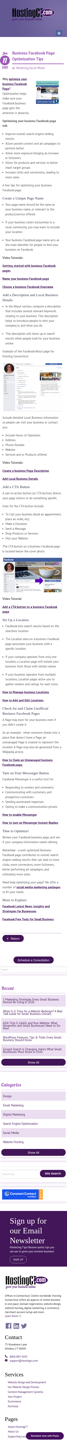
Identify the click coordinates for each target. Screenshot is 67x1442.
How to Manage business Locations (25, 692)
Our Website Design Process (23, 1387)
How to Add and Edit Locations (22, 700)
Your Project (15, 1396)
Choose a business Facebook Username (27, 287)
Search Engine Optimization (20, 1124)
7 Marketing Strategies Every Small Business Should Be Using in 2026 (31, 1000)
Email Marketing (13, 1105)
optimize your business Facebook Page (14, 84)
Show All (33, 1062)
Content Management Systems (25, 1392)
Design (7, 1096)
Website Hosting (13, 1142)
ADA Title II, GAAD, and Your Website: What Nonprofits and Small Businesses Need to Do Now (31, 1025)
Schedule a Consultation (33, 960)
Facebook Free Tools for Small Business (28, 919)
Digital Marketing (14, 1114)
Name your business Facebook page (25, 279)
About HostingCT (18, 1427)
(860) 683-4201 (18, 1356)
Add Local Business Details (20, 479)
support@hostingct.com (23, 1360)
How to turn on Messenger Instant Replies (30, 823)
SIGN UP (18, 1259)
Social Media (11, 1133)
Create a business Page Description (25, 471)
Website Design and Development (27, 1382)
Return (14, 938)
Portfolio (13, 1406)
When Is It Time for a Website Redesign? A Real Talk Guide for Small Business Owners (32, 1012)
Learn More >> (13, 1316)
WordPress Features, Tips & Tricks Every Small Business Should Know (32, 1038)
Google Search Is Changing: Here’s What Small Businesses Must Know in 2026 (32, 1050)
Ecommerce (14, 1401)
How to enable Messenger (19, 815)
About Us (13, 1431)
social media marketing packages (38, 887)
